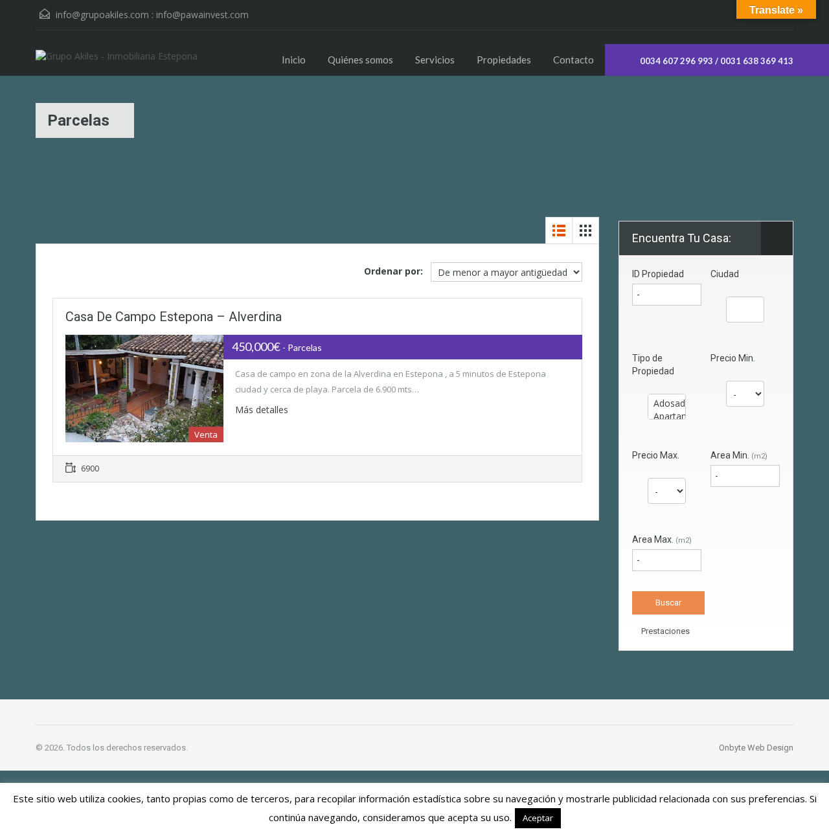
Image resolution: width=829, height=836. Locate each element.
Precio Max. (655, 455)
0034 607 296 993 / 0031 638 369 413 (716, 61)
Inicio (294, 59)
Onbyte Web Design (756, 747)
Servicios (435, 59)
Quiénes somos (360, 59)
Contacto (573, 59)
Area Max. (662, 539)
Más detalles (263, 409)
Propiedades (504, 59)
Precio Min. (732, 358)
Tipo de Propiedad (653, 364)
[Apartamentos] (666, 416)
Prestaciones (664, 631)
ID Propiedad (658, 274)
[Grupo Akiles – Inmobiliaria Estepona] (117, 63)
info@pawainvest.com (202, 14)
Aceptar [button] (538, 818)
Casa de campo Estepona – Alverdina (173, 316)
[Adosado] (666, 403)
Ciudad (724, 274)
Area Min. (738, 455)
